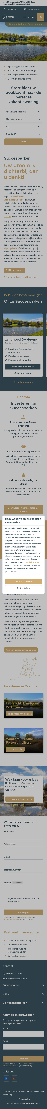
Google (38, 562)
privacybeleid (28, 562)
